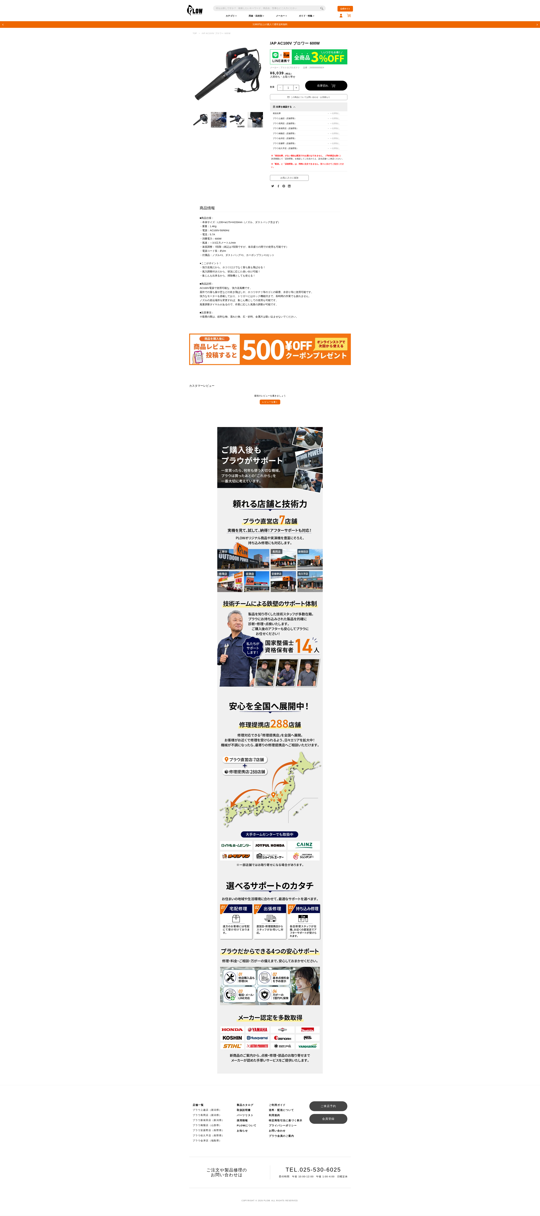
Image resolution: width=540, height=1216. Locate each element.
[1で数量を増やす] (296, 88)
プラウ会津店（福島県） (207, 1140)
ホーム (195, 33)
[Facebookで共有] (278, 186)
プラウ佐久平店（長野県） (208, 1135)
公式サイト (345, 9)
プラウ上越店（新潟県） (207, 1110)
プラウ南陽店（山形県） (207, 1125)
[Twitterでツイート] (272, 186)
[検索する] (322, 8)
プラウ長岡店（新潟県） (207, 1115)
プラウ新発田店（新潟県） (208, 1120)
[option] (228, 74)
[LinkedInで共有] (289, 186)
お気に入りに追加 (289, 178)
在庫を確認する (284, 107)
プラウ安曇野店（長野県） (208, 1130)
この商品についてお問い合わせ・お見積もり (310, 97)
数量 (272, 87)
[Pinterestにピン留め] (283, 186)
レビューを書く (270, 402)
